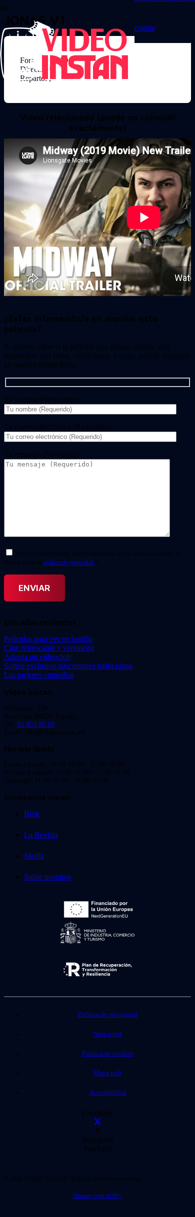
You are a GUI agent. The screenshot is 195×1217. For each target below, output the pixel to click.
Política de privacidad (108, 1014)
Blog (32, 814)
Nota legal (108, 1034)
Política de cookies (108, 1053)
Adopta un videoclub (37, 656)
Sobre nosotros (47, 876)
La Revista (41, 834)
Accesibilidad (107, 1092)
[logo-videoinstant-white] (64, 78)
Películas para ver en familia (48, 638)
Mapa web (108, 1073)
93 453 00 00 (35, 724)
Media (34, 856)
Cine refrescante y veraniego (49, 648)
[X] (98, 1122)
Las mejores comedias (39, 674)
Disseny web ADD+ (97, 1196)
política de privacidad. (69, 562)
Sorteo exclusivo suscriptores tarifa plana (68, 666)
